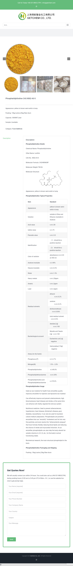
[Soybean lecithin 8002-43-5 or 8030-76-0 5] (36, 58)
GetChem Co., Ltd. (35, 556)
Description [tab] (7, 138)
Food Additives (17, 129)
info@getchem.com (48, 3)
